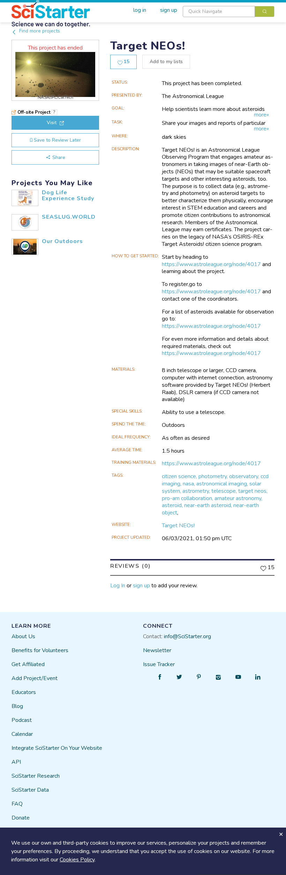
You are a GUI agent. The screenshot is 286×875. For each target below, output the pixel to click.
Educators (24, 692)
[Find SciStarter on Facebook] (160, 677)
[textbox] (219, 11)
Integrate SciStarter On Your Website (57, 748)
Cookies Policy (77, 859)
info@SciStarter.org (187, 636)
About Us (23, 636)
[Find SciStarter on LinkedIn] (258, 677)
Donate (21, 818)
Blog (17, 706)
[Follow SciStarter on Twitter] (179, 677)
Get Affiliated (28, 664)
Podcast (22, 720)
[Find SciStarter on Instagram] (218, 677)
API (16, 762)
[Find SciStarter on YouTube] (238, 677)
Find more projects (39, 31)
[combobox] (228, 11)
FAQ (17, 804)
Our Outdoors (62, 241)
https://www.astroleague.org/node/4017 (211, 264)
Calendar (22, 734)
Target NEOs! (178, 525)
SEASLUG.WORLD (69, 217)
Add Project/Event (35, 678)
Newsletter (157, 650)
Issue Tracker (159, 664)
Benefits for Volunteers (40, 650)
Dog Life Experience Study (68, 196)
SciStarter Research (36, 776)
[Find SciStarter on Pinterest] (199, 677)
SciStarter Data (30, 790)
